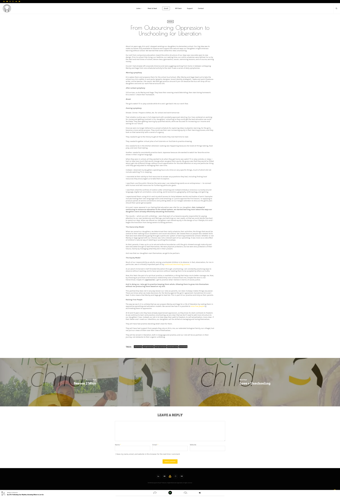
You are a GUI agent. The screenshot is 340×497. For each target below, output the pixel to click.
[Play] (170, 493)
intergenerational (148, 346)
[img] (155, 493)
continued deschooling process (177, 264)
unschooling (183, 346)
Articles (170, 21)
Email (155, 445)
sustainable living (173, 346)
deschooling (138, 346)
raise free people (197, 306)
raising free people (160, 346)
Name (118, 445)
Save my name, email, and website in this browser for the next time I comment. (148, 454)
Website (193, 445)
